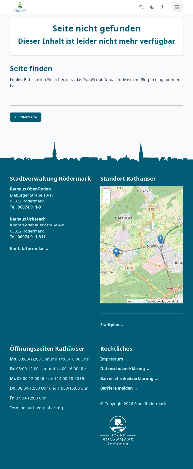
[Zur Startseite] (21, 7)
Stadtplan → (112, 324)
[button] (116, 252)
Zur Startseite (26, 117)
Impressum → (114, 359)
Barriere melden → (119, 388)
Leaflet (136, 301)
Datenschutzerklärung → (125, 368)
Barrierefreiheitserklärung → (129, 378)
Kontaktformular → (29, 248)
